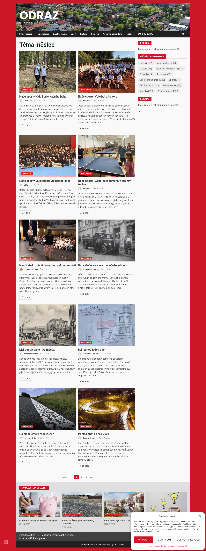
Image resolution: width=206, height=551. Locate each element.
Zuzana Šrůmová (90, 438)
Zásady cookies (153, 546)
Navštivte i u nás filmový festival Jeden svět (47, 240)
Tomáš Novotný (31, 353)
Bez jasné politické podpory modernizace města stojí (166, 504)
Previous (64, 477)
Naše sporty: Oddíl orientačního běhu (47, 72)
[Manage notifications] (6, 542)
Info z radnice (25, 34)
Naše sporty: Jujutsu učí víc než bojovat (47, 156)
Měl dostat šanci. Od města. (47, 325)
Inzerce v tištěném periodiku (34, 538)
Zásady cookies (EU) (29, 534)
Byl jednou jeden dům (106, 325)
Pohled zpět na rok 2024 (106, 409)
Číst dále (26, 125)
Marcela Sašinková (90, 353)
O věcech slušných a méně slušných (39, 504)
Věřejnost (28, 100)
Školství (95, 34)
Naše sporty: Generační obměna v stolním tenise (106, 156)
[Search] (183, 34)
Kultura (83, 34)
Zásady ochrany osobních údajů (174, 546)
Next (92, 477)
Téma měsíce (42, 34)
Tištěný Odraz (149, 85)
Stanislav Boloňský (90, 269)
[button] (200, 516)
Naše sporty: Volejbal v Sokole (106, 72)
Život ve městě (60, 34)
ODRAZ (39, 15)
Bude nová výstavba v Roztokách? (124, 504)
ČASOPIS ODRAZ (145, 34)
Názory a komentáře (112, 34)
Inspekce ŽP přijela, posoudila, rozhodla (82, 504)
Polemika (146, 74)
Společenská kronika (152, 79)
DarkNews (104, 544)
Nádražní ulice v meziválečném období (106, 240)
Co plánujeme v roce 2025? (47, 409)
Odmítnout (164, 539)
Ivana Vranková (31, 269)
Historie (130, 34)
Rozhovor (164, 74)
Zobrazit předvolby (188, 539)
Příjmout (143, 539)
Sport (73, 34)
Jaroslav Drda (30, 438)
